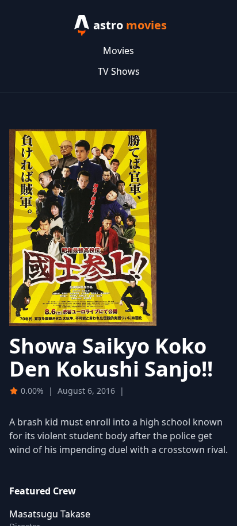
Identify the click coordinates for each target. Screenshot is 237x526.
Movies (118, 50)
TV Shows (119, 71)
